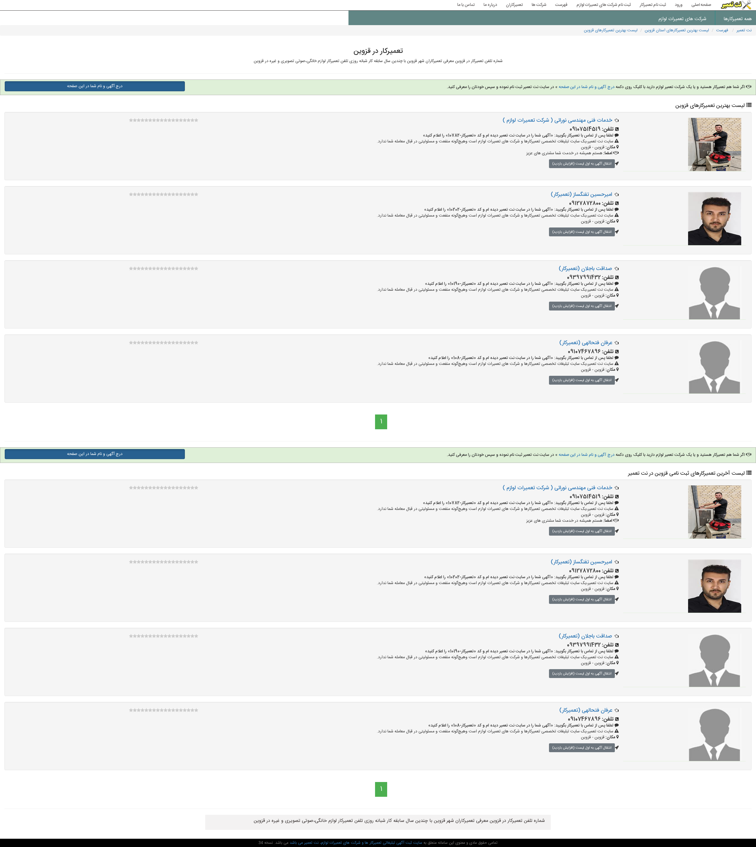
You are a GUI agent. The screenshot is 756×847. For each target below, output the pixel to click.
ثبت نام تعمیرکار (653, 5)
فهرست (561, 5)
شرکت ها (539, 5)
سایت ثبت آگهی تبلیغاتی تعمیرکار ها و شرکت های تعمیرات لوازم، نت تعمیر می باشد (355, 843)
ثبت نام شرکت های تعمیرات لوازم (603, 5)
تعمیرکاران (514, 5)
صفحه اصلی (701, 5)
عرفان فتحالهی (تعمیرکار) (585, 343)
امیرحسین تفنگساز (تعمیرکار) (581, 194)
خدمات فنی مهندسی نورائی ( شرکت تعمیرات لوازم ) (557, 120)
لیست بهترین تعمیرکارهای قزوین (611, 30)
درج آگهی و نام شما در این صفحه (586, 87)
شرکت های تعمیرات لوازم (682, 19)
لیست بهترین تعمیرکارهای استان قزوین (677, 30)
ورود (678, 5)
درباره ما (490, 5)
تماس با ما (466, 5)
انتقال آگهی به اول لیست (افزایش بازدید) (582, 164)
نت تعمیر (744, 30)
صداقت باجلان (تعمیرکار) (585, 268)
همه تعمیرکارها (738, 19)
